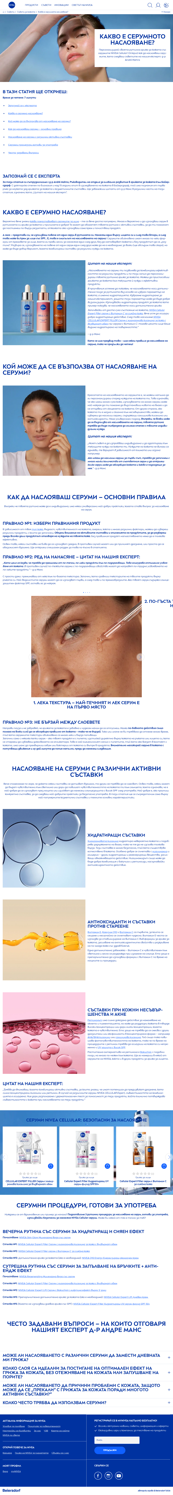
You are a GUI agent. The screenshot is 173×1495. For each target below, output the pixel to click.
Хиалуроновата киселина (103, 841)
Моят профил (12, 1466)
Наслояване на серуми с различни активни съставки (40, 136)
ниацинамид (159, 851)
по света (11, 1435)
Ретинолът (95, 1020)
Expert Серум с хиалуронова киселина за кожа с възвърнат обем (67, 1244)
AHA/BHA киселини (99, 1037)
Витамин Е (94, 932)
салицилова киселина (128, 1037)
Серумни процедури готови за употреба (33, 144)
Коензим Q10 (109, 932)
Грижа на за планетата (32, 1453)
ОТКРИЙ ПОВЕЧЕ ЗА (18, 1447)
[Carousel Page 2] (85, 592)
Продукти (31, 5)
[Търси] (150, 6)
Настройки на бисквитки (17, 1430)
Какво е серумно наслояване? (25, 113)
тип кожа (37, 529)
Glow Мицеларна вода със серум (45, 1237)
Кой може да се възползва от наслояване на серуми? (39, 121)
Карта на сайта (60, 1430)
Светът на (82, 5)
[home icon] (4, 12)
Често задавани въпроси (23, 152)
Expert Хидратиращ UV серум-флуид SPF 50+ (111, 1303)
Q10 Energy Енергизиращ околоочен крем (110, 1257)
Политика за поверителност (44, 1426)
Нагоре (166, 12)
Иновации (61, 5)
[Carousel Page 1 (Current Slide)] (83, 592)
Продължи (110, 1450)
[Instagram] (108, 1476)
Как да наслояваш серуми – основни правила (34, 129)
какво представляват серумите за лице (54, 221)
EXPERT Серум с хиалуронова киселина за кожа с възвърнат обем (127, 320)
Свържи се (101, 1465)
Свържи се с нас (60, 1453)
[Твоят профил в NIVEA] (158, 6)
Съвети (46, 5)
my (16, 1471)
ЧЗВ (46, 1430)
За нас (37, 1430)
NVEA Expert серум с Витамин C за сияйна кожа (54, 1251)
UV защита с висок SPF (111, 1047)
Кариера (7, 1453)
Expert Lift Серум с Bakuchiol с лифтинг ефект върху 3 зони (62, 1290)
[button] (50, 1166)
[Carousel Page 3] (87, 592)
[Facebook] (98, 1476)
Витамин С (126, 932)
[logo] (12, 6)
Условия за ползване (14, 1426)
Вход (5, 1471)
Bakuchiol (145, 1052)
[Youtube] (119, 1476)
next (140, 657)
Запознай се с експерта (22, 105)
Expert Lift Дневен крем (126, 1297)
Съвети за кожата (26, 12)
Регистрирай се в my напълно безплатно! (125, 1420)
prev (32, 657)
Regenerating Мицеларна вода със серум (47, 1276)
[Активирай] (166, 6)
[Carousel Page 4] (89, 592)
